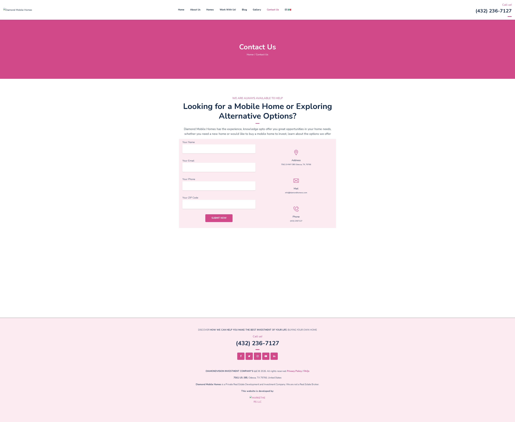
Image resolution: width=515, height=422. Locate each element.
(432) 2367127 (296, 221)
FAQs (306, 371)
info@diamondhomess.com (296, 193)
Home (250, 54)
